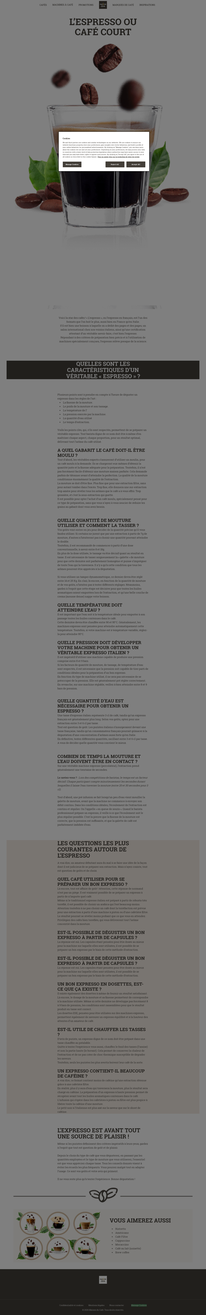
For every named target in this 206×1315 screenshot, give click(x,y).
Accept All (136, 164)
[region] (104, 151)
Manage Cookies (72, 164)
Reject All (115, 164)
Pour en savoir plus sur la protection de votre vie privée (118, 157)
